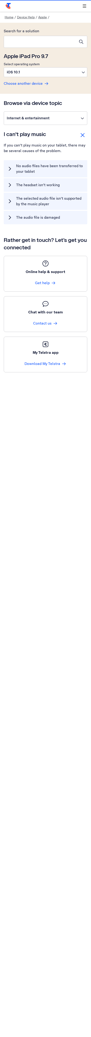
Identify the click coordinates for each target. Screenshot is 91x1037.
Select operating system (22, 64)
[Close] (82, 135)
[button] (45, 72)
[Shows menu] (84, 6)
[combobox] (40, 42)
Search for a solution (21, 31)
